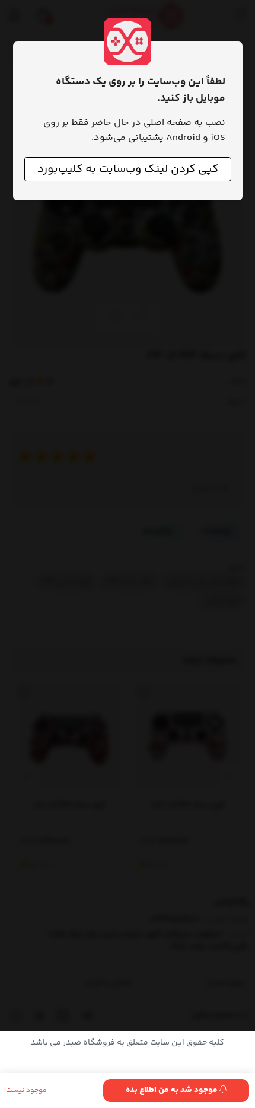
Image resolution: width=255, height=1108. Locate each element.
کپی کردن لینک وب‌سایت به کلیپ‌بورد (127, 169)
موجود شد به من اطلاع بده (172, 1090)
